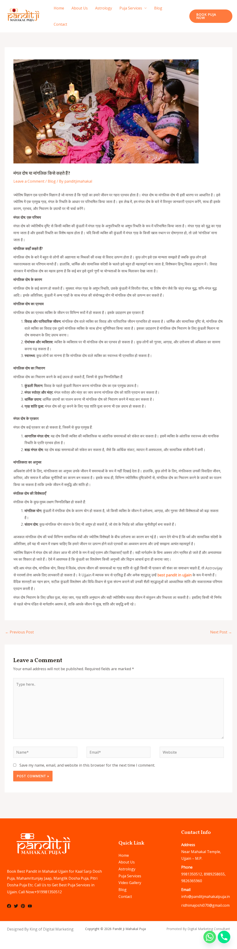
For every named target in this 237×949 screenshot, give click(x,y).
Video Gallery (129, 882)
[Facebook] (9, 906)
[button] (210, 16)
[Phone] (224, 937)
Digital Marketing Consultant (208, 929)
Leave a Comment (28, 181)
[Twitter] (16, 906)
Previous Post (19, 632)
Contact (60, 24)
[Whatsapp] (209, 937)
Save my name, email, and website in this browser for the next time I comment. (87, 765)
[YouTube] (30, 906)
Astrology (103, 8)
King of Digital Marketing (52, 929)
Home (59, 8)
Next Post (221, 632)
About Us (80, 8)
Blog (158, 8)
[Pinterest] (23, 906)
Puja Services (130, 8)
